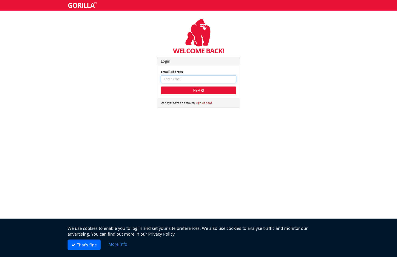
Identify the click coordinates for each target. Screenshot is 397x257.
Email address (172, 71)
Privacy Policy (161, 234)
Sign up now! (204, 102)
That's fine (86, 245)
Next (197, 90)
